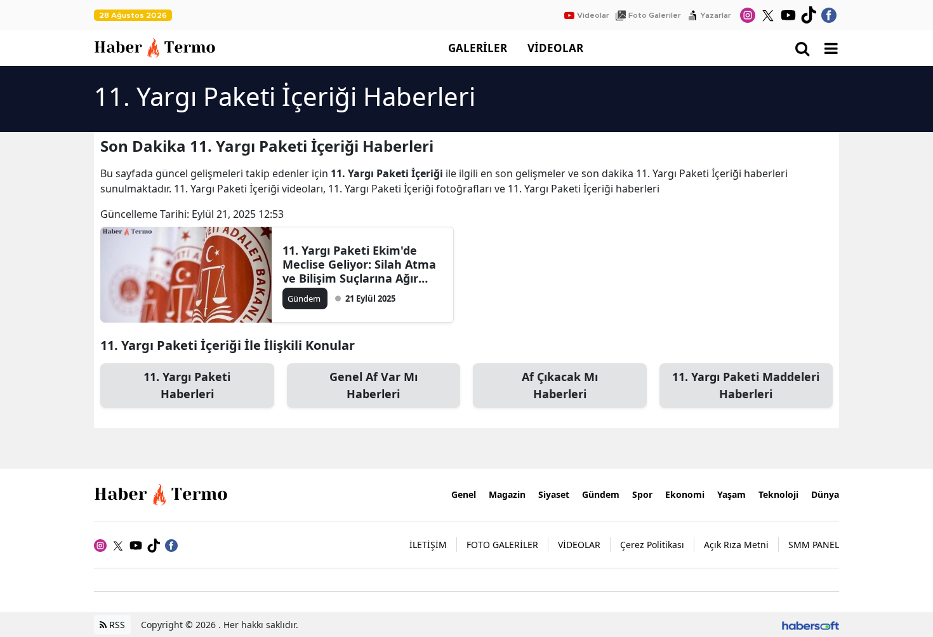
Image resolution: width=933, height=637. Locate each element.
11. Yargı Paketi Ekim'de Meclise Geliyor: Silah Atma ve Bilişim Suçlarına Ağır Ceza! (359, 264)
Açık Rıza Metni (736, 545)
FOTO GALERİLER (502, 545)
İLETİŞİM (428, 545)
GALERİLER (477, 48)
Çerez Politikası (652, 545)
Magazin (507, 494)
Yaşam (731, 494)
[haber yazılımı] (810, 624)
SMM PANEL (813, 545)
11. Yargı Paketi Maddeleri (745, 385)
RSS (116, 625)
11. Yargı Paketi (186, 385)
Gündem (600, 494)
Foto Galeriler (654, 15)
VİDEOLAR (555, 48)
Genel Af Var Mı (373, 385)
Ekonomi (685, 494)
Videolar (593, 15)
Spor (642, 494)
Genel (463, 494)
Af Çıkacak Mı (560, 385)
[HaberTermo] (164, 493)
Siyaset (553, 494)
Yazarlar (715, 15)
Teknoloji (778, 494)
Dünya (825, 494)
